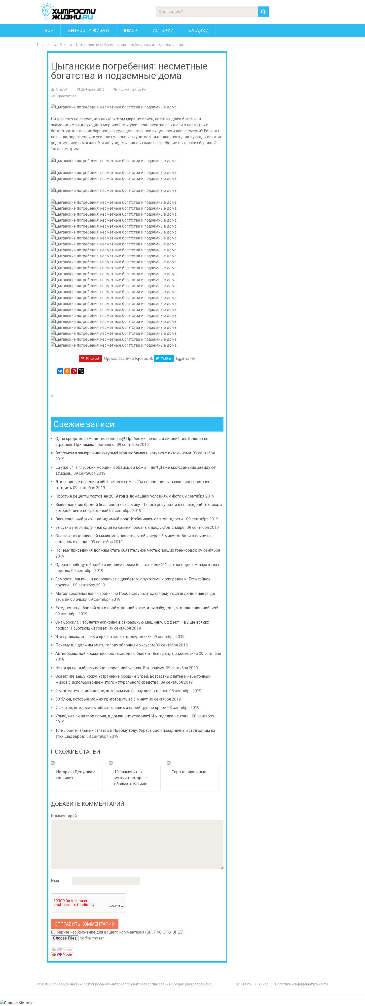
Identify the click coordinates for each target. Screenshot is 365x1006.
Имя (55, 880)
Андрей (61, 89)
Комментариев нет (133, 89)
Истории (163, 30)
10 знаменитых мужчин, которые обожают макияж (130, 778)
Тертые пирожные (189, 772)
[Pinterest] (74, 371)
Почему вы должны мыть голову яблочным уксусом (105, 645)
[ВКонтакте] (60, 371)
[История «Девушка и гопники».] (77, 763)
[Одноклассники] (67, 371)
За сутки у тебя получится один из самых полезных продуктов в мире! (120, 527)
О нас (263, 984)
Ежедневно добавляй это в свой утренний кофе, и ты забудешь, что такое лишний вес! (136, 607)
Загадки (199, 30)
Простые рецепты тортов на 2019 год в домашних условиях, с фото (118, 496)
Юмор (130, 30)
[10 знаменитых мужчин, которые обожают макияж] (135, 763)
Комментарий (64, 815)
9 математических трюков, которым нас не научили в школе (111, 690)
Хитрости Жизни (88, 30)
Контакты (244, 984)
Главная (43, 45)
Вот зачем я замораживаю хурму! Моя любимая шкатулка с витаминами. (123, 453)
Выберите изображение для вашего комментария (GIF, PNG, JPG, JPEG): (117, 932)
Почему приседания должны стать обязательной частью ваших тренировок (126, 550)
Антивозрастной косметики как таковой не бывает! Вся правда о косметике (126, 653)
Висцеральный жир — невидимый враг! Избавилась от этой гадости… (120, 519)
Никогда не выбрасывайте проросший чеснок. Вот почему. (110, 668)
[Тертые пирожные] (193, 763)
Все (49, 30)
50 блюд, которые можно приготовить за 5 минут (101, 699)
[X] (81, 371)
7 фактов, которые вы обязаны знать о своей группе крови (110, 707)
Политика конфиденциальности (301, 984)
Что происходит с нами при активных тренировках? (103, 636)
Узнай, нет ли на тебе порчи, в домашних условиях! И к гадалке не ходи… (123, 716)
